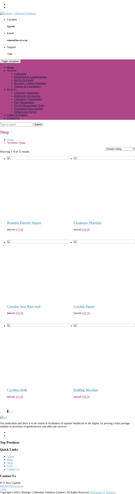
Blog (9, 459)
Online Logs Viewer (25, 111)
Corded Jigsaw (84, 306)
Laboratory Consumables (28, 99)
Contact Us (13, 118)
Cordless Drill (17, 390)
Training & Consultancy (27, 86)
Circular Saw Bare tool (23, 306)
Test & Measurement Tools (29, 105)
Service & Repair (23, 80)
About (10, 456)
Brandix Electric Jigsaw (24, 223)
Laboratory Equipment (26, 92)
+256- (3, 489)
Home (10, 67)
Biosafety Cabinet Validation (30, 83)
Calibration (20, 73)
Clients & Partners (17, 114)
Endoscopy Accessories (27, 95)
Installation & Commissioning (30, 76)
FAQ (10, 465)
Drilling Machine (86, 390)
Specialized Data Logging (28, 108)
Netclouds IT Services (103, 492)
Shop (10, 462)
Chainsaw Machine (87, 223)
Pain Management (24, 102)
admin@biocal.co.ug (11, 485)
